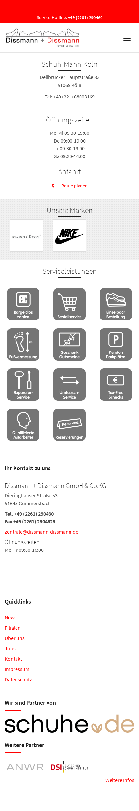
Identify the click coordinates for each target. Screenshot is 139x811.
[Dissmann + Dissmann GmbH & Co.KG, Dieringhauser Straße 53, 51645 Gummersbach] (69, 517)
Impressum (17, 669)
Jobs (10, 648)
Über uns (15, 638)
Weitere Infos (119, 780)
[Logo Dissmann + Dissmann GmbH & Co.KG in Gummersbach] (43, 37)
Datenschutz (18, 679)
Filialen (13, 627)
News (10, 617)
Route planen (74, 186)
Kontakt (13, 658)
